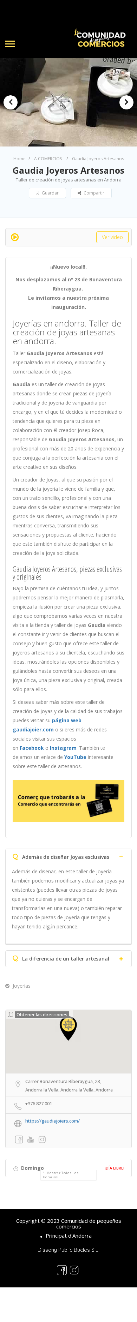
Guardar (50, 193)
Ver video (112, 237)
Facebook (32, 747)
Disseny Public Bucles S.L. (68, 1249)
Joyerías (22, 985)
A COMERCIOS (48, 159)
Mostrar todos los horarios (61, 1175)
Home (19, 159)
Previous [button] (10, 102)
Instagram (63, 747)
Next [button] (126, 102)
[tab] (68, 856)
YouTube (75, 757)
